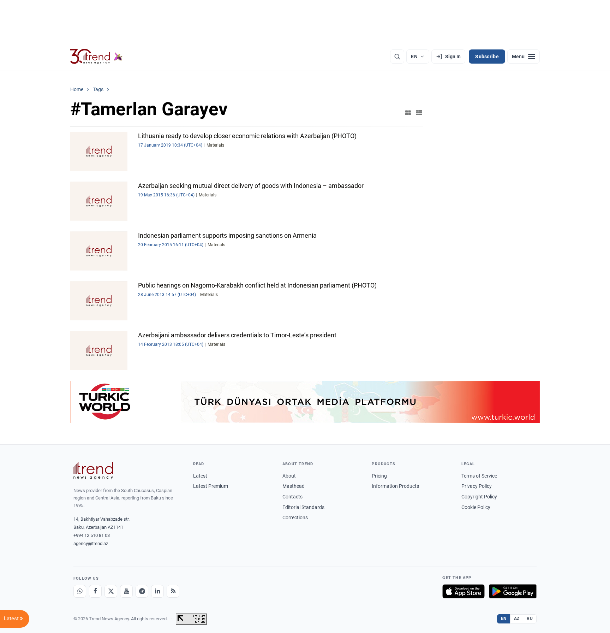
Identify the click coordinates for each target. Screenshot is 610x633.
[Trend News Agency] (93, 470)
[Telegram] (142, 591)
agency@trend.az (90, 543)
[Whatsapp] (79, 591)
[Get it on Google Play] (513, 591)
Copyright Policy (479, 496)
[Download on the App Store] (463, 591)
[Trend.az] (96, 56)
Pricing (379, 476)
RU (530, 618)
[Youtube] (126, 591)
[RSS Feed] (173, 591)
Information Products (395, 486)
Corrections (295, 517)
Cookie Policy (475, 507)
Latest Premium (210, 486)
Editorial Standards (303, 507)
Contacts (292, 496)
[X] (110, 591)
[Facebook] (95, 591)
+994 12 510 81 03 (91, 535)
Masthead (293, 486)
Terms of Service (479, 476)
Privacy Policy (476, 486)
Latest (200, 476)
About (289, 476)
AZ (517, 618)
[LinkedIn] (157, 591)
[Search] (397, 56)
